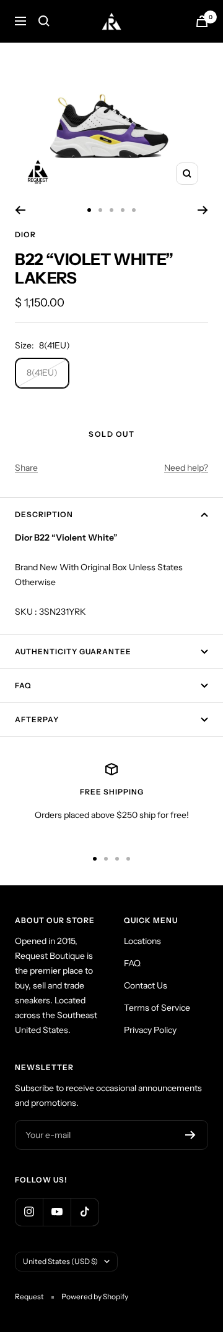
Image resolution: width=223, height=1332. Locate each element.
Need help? (186, 467)
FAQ (23, 685)
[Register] (190, 1135)
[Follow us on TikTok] (84, 1212)
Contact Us (145, 985)
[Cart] (202, 21)
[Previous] (20, 210)
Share (26, 467)
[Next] (203, 210)
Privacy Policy (150, 1029)
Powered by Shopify (94, 1296)
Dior (25, 234)
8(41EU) (42, 372)
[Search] (44, 21)
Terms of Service (157, 1007)
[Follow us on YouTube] (57, 1212)
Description (44, 514)
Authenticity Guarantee (73, 651)
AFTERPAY (37, 719)
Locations (142, 940)
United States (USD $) (60, 1261)
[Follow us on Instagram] (29, 1212)
